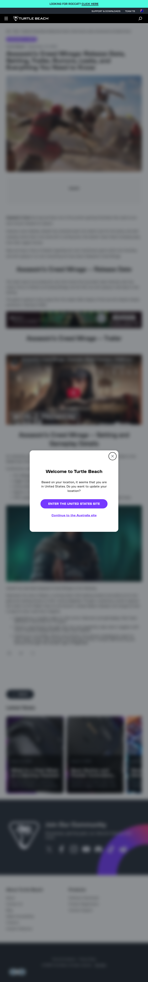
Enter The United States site (74, 504)
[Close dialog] (112, 456)
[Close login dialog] (110, 581)
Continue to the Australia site (74, 515)
